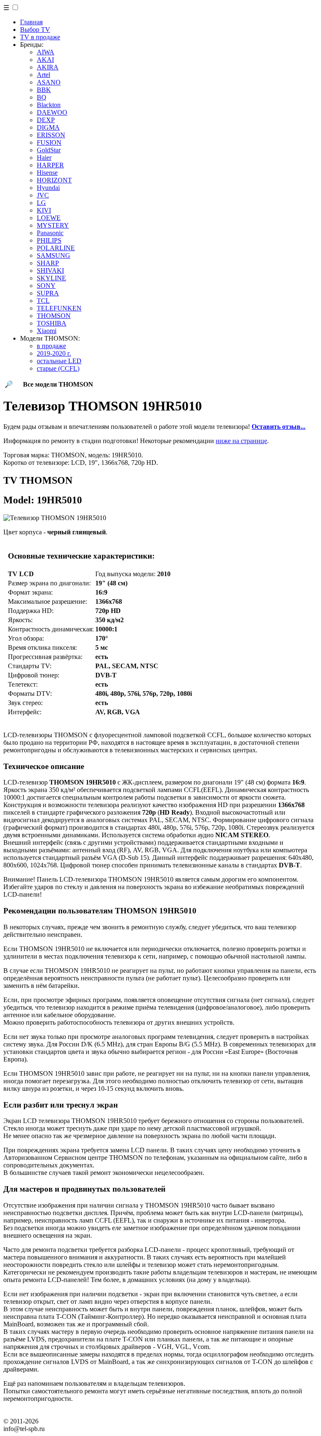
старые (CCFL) (58, 368)
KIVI (44, 210)
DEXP (46, 119)
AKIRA (48, 67)
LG (41, 202)
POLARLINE (56, 247)
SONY (46, 285)
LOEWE (49, 217)
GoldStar (49, 150)
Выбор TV (35, 29)
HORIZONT (54, 180)
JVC (43, 195)
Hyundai (48, 187)
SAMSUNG (53, 255)
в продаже (51, 345)
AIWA (45, 52)
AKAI (45, 59)
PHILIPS (49, 240)
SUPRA (48, 293)
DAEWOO (52, 112)
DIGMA (48, 127)
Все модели (58, 384)
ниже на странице (241, 440)
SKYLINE (51, 278)
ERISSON (51, 134)
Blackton (49, 104)
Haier (44, 157)
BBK (44, 89)
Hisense (47, 172)
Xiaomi (46, 330)
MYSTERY (53, 225)
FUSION (49, 142)
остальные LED (59, 360)
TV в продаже (40, 37)
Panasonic (50, 232)
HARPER (50, 165)
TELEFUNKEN (59, 308)
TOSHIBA (51, 323)
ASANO (49, 82)
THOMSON (54, 315)
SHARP (48, 263)
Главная (31, 22)
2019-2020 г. (54, 353)
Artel (43, 74)
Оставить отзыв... (279, 426)
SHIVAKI (50, 270)
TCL (43, 300)
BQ (41, 97)
